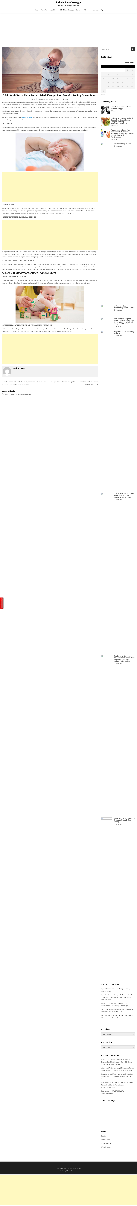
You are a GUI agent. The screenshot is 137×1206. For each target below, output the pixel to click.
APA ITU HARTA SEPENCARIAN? (112, 1092)
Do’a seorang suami (122, 144)
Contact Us (95, 10)
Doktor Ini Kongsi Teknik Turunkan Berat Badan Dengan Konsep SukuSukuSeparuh (122, 120)
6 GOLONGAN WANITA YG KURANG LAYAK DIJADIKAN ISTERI (124, 495)
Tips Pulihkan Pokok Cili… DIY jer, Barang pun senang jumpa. (117, 990)
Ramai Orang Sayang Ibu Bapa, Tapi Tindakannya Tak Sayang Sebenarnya (114, 1004)
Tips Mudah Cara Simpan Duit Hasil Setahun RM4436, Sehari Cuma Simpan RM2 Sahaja (116, 1062)
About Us (44, 10)
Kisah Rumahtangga (67, 10)
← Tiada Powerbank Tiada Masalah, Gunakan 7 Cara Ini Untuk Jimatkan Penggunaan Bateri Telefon (24, 383)
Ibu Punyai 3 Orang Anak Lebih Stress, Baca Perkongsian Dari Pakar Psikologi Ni (124, 658)
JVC (34, 99)
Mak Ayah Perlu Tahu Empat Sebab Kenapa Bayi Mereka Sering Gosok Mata (49, 95)
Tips (85, 10)
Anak (66, 99)
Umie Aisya (105, 1082)
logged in (14, 394)
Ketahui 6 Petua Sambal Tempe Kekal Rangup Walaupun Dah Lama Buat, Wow (117, 1016)
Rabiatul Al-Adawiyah (108, 1059)
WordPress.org (106, 1147)
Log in (103, 1136)
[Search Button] (102, 10)
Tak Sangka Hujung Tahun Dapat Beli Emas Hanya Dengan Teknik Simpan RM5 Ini (124, 321)
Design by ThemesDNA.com (68, 1171)
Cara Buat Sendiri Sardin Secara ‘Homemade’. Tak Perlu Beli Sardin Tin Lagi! (117, 1010)
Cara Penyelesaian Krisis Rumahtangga (121, 108)
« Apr (103, 94)
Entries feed (105, 1140)
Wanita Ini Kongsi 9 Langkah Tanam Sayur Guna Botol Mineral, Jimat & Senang (117, 1069)
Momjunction (26, 117)
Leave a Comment (56, 99)
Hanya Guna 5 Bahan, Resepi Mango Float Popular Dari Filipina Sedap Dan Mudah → (74, 383)
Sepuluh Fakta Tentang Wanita (124, 332)
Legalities (53, 10)
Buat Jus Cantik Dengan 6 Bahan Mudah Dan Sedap (124, 820)
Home (37, 10)
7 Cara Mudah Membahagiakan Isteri (124, 307)
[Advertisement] (68, 29)
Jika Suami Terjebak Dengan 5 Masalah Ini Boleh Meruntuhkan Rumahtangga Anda (117, 1085)
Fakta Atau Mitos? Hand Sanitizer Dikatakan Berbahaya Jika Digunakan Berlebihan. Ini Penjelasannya (122, 133)
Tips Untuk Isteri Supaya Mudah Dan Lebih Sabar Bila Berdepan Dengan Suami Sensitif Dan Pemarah (116, 997)
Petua (78, 10)
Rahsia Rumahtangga (68, 2)
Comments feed (106, 1143)
